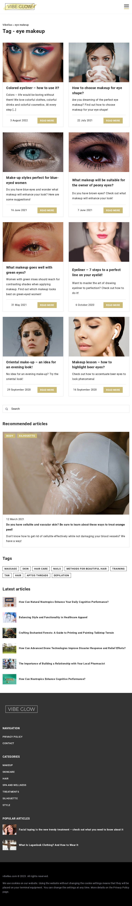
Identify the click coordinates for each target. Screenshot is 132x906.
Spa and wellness (14, 785)
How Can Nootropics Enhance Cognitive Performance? (52, 679)
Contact (8, 743)
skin (26, 568)
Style (6, 805)
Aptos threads (37, 575)
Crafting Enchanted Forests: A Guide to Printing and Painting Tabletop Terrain (66, 632)
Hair (5, 778)
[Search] (7, 409)
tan (7, 575)
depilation (61, 575)
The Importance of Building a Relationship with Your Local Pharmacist (62, 663)
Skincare (9, 772)
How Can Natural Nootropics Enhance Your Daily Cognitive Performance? (63, 601)
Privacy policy (13, 736)
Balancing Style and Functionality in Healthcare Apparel (53, 617)
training (118, 568)
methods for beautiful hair (87, 568)
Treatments (11, 791)
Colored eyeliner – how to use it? (32, 88)
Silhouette (10, 798)
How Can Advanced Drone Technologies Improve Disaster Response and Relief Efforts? (72, 648)
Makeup (8, 765)
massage (10, 568)
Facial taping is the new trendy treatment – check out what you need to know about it (71, 829)
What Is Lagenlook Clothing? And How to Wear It (48, 845)
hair (18, 575)
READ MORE (47, 120)
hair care (41, 568)
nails (57, 568)
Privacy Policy (121, 887)
